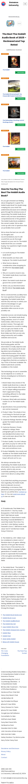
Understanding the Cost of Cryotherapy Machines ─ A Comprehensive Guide (10, 681)
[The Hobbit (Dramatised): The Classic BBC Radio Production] (14, 86)
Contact (4, 757)
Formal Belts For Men (8, 716)
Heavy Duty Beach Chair (9, 695)
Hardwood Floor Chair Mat (10, 692)
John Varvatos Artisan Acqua (11, 731)
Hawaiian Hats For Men (9, 728)
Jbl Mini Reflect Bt (7, 698)
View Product (21, 72)
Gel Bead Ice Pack (7, 725)
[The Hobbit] (14, 62)
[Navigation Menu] (25, 4)
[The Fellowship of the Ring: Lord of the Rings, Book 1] (14, 112)
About (3, 755)
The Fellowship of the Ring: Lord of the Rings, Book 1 (13, 121)
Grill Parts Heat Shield (8, 719)
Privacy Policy (6, 751)
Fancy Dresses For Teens (9, 707)
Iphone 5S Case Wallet (9, 710)
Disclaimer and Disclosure (10, 749)
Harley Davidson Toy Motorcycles (13, 737)
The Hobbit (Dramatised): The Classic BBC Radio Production (12, 95)
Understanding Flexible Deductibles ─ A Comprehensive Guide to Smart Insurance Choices (14, 674)
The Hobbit (6, 70)
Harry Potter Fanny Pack (9, 740)
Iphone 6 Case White (8, 704)
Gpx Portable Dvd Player (9, 701)
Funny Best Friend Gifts (9, 722)
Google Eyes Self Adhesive (10, 713)
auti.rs (11, 783)
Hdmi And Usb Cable (8, 734)
